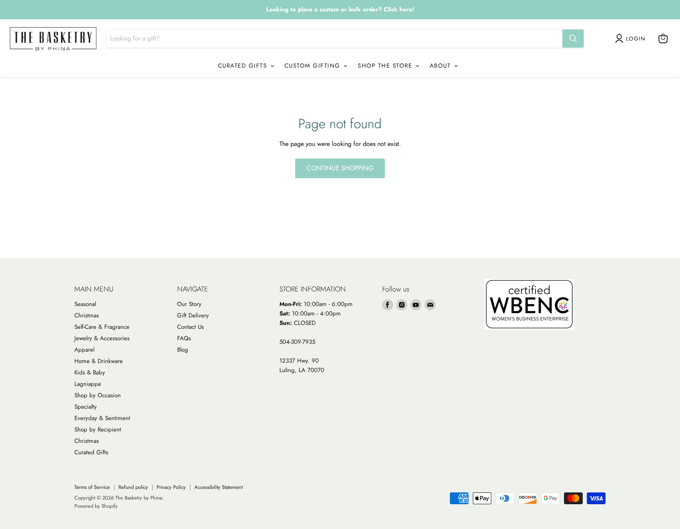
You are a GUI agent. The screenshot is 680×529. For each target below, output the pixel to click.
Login (635, 38)
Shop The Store (386, 65)
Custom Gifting (314, 65)
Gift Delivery (193, 315)
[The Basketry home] (53, 38)
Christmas (86, 315)
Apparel (84, 349)
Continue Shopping (340, 168)
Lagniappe (87, 384)
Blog (182, 349)
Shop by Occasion (97, 395)
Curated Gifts (244, 65)
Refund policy (133, 487)
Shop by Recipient (97, 429)
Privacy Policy (171, 487)
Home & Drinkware (98, 361)
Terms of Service (92, 487)
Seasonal (85, 304)
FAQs (184, 338)
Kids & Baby (89, 372)
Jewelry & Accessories (101, 338)
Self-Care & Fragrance (101, 327)
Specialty (85, 406)
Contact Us (190, 327)
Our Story (189, 304)
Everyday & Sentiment (102, 418)
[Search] (573, 38)
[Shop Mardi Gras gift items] (340, 10)
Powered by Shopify (96, 506)
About (441, 65)
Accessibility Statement (218, 487)
